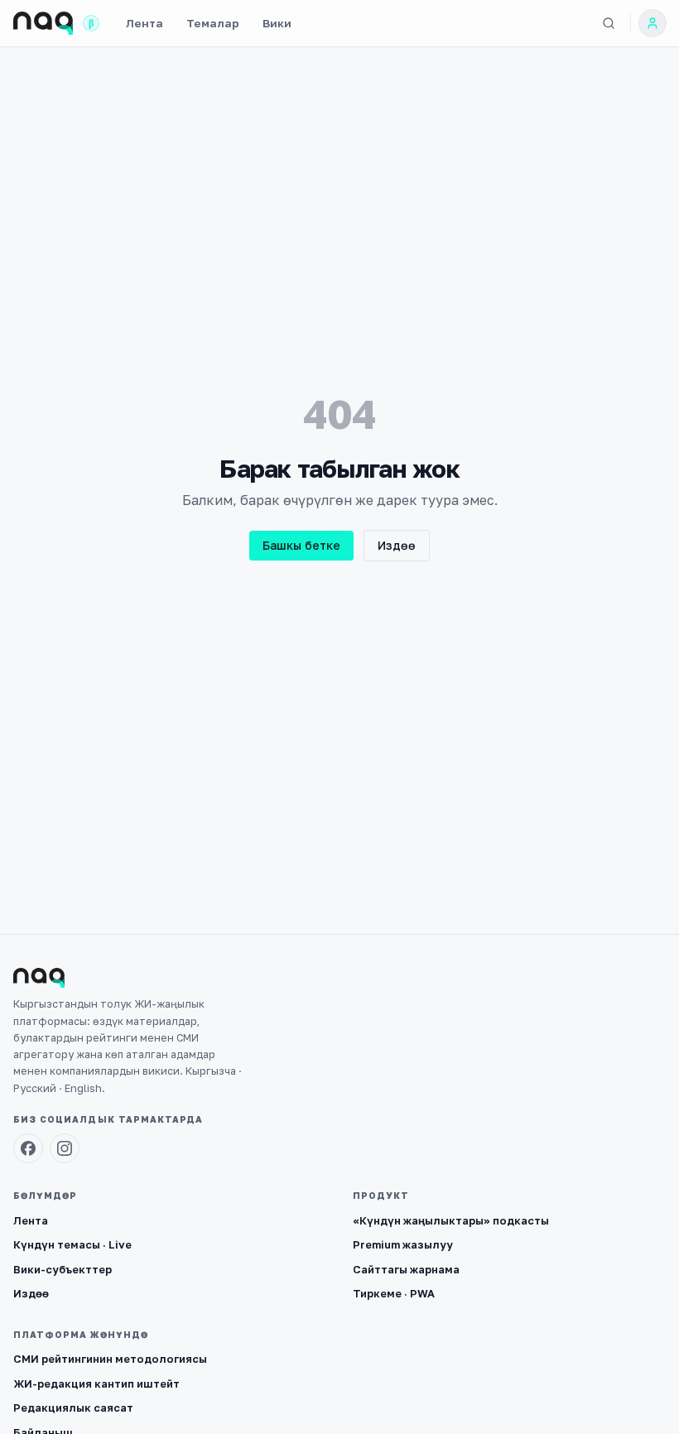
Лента (144, 23)
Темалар (212, 23)
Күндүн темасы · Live (72, 1244)
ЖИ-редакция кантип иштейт (96, 1383)
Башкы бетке (301, 545)
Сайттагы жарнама (406, 1269)
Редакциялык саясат (73, 1407)
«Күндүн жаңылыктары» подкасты (451, 1220)
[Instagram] (64, 1148)
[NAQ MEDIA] (43, 23)
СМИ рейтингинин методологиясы (110, 1358)
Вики (276, 23)
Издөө (397, 545)
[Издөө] (608, 23)
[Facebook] (28, 1148)
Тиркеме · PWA (394, 1293)
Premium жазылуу (403, 1244)
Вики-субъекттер (62, 1269)
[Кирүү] (652, 23)
